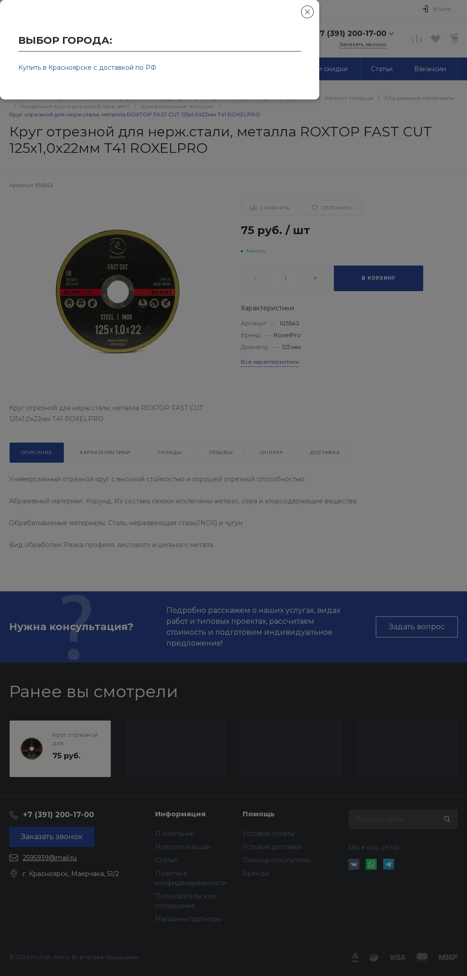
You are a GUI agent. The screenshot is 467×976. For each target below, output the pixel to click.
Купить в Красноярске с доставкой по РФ (87, 67)
